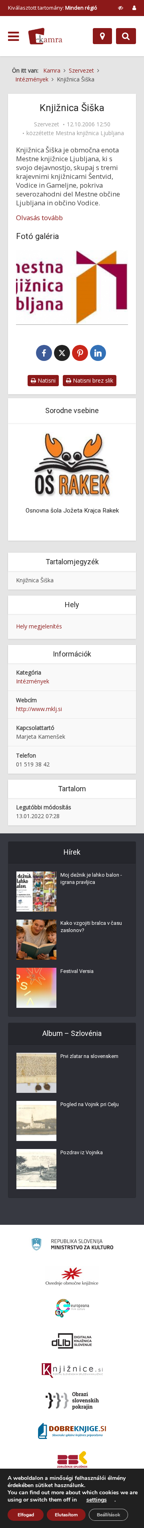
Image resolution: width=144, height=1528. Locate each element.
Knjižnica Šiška (35, 580)
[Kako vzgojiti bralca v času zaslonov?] (36, 940)
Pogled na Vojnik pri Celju (89, 1104)
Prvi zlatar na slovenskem (89, 1056)
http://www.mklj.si (39, 709)
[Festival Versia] (36, 988)
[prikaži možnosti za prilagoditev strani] (120, 7)
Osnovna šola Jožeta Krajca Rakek (72, 510)
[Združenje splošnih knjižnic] (72, 1461)
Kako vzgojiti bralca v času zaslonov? (91, 926)
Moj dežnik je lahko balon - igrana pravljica (91, 878)
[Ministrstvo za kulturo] (72, 1245)
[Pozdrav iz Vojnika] (36, 1169)
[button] (112, 483)
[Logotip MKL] (72, 287)
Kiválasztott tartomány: (52, 7)
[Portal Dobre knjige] (72, 1431)
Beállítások (108, 1515)
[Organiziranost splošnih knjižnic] (72, 1276)
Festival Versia (77, 971)
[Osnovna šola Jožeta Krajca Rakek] (72, 464)
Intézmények (32, 681)
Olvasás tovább (39, 217)
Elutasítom (66, 1515)
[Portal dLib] (72, 1341)
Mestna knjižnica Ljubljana (90, 133)
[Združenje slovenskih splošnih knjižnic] (72, 1371)
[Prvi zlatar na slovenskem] (36, 1073)
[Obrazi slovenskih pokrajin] (72, 1401)
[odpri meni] (13, 36)
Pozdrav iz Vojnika (81, 1152)
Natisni (46, 380)
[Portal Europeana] (72, 1308)
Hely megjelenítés (39, 626)
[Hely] (102, 36)
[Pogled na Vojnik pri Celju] (36, 1121)
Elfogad (26, 1515)
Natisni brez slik (92, 380)
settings (96, 1500)
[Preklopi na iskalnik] (126, 36)
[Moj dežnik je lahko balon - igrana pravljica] (36, 891)
